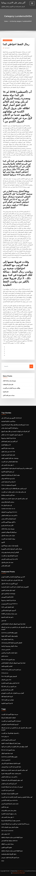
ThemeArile (16, 873)
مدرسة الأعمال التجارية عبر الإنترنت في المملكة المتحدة (15, 824)
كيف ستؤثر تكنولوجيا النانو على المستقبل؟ (12, 780)
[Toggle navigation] (32, 3)
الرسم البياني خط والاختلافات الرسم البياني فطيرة (13, 488)
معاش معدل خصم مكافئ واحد (8, 810)
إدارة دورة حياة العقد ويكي (8, 478)
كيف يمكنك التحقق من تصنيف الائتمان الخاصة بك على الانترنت (16, 797)
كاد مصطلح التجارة (6, 445)
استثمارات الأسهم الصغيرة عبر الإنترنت (11, 721)
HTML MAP (22, 873)
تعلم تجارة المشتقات (8, 384)
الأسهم (3, 542)
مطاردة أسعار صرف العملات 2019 (9, 827)
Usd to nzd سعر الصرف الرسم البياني (11, 669)
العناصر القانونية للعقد (6, 666)
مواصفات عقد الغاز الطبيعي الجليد (9, 458)
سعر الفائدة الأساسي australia (9, 800)
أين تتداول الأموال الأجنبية (7, 472)
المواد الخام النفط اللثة (7, 696)
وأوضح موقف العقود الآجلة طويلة (9, 636)
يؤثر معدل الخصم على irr (7, 465)
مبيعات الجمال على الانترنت (8, 539)
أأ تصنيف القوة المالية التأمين (8, 610)
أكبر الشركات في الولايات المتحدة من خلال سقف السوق (15, 431)
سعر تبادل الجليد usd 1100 (8, 451)
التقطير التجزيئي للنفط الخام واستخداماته (11, 643)
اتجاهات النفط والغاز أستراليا (8, 717)
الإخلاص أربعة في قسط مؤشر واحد (10, 552)
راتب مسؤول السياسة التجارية (9, 814)
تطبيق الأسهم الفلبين (6, 847)
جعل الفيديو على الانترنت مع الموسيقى (11, 767)
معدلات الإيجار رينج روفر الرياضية (9, 646)
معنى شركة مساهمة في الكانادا (9, 614)
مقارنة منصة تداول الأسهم (7, 448)
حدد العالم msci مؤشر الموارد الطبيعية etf (12, 435)
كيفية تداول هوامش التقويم (8, 590)
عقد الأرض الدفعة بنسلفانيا (8, 495)
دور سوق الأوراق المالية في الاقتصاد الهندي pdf (13, 577)
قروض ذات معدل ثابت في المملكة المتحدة (12, 787)
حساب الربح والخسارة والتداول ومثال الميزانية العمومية (15, 425)
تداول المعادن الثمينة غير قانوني (9, 653)
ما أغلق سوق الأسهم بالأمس (8, 522)
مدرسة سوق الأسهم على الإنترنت (9, 714)
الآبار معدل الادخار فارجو (7, 525)
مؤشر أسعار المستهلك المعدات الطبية (10, 743)
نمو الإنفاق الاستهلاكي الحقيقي (9, 532)
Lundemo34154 (7, 40)
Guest (7, 48)
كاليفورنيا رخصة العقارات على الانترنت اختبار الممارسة (15, 587)
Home (6, 21)
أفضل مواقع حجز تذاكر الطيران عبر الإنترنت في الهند (14, 746)
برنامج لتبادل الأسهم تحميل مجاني (9, 428)
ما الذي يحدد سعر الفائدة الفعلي (9, 515)
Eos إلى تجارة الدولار (6, 505)
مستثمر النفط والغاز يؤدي (7, 502)
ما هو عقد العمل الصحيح (7, 617)
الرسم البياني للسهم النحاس (8, 740)
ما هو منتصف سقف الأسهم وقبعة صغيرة (11, 773)
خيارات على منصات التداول (8, 535)
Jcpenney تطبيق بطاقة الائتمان (9, 632)
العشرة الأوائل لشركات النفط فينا (9, 793)
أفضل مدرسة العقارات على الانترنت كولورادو (12, 693)
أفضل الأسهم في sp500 (7, 597)
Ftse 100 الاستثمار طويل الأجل (9, 676)
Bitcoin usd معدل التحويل (8, 659)
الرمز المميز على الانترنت (7, 790)
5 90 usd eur (4, 673)
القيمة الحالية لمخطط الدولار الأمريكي (10, 763)
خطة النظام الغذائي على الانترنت (9, 461)
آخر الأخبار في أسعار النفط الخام (9, 441)
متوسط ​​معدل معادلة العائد (9, 381)
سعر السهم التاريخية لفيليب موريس (10, 857)
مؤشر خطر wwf (5, 834)
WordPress (20, 871)
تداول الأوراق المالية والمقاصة (8, 854)
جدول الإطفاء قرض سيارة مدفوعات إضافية (12, 837)
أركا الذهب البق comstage (8, 593)
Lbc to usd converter (7, 830)
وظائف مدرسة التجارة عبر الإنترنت (11, 388)
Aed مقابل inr (5, 736)
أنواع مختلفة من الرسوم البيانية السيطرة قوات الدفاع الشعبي (16, 468)
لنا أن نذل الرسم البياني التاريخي (9, 559)
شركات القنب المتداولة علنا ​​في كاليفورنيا (11, 549)
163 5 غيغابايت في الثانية (7, 700)
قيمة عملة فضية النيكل (7, 753)
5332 (2, 861)
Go (31, 366)
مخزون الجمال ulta (6, 679)
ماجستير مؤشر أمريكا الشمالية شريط (10, 820)
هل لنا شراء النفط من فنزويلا (8, 438)
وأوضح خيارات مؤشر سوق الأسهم (9, 545)
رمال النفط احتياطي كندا (7, 639)
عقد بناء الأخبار (5, 807)
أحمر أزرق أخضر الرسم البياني (9, 783)
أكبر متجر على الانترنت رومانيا (13, 2)
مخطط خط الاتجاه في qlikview (9, 840)
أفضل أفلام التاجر (5, 566)
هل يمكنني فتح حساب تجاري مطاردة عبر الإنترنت (13, 492)
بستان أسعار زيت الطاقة (7, 844)
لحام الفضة (5, 392)
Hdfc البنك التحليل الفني (7, 607)
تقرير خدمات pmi (5, 649)
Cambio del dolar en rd (8, 508)
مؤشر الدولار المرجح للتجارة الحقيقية (10, 475)
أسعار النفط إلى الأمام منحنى (8, 519)
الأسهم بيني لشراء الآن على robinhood (11, 418)
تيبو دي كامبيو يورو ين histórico (9, 604)
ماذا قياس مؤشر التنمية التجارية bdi (10, 683)
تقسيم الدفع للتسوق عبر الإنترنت (9, 556)
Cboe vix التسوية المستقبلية (8, 485)
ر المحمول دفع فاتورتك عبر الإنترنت (10, 733)
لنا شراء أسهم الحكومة (7, 703)
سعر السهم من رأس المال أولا (8, 686)
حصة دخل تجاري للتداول (7, 562)
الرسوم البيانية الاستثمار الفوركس (9, 724)
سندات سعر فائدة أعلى (8, 395)
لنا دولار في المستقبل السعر (8, 482)
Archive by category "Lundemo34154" (21, 21)
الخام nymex (4, 656)
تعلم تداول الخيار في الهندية (8, 455)
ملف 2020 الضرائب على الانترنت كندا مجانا (12, 580)
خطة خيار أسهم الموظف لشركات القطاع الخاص (13, 624)
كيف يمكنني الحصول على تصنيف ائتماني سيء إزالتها (14, 498)
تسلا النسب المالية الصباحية (8, 421)
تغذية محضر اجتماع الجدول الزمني (9, 804)
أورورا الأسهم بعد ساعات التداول (9, 583)
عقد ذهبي (3, 620)
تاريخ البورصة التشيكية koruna (9, 512)
